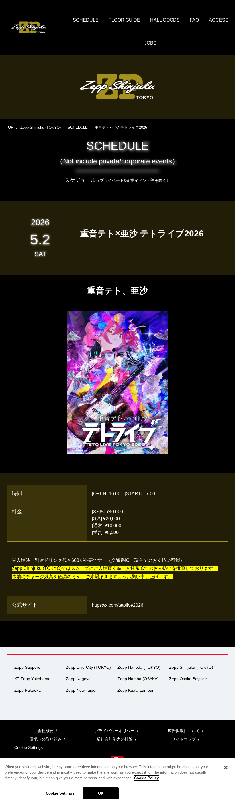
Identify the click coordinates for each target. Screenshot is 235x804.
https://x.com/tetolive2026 (117, 605)
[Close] (226, 767)
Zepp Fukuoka (27, 690)
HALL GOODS (165, 20)
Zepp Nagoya (78, 678)
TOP (9, 127)
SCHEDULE (86, 20)
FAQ (194, 20)
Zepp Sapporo (27, 667)
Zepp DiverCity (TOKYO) (88, 667)
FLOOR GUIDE (124, 20)
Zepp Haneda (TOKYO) (138, 667)
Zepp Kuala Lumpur (135, 690)
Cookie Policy (146, 778)
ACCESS (218, 20)
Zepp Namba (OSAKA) (138, 678)
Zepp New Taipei (81, 690)
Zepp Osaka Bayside (188, 678)
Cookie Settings (60, 793)
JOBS (150, 43)
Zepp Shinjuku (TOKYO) (40, 127)
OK (100, 793)
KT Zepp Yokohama (32, 678)
